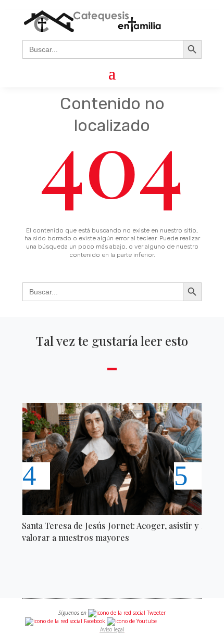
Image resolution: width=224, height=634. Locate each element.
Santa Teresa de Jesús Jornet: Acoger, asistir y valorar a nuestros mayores (110, 531)
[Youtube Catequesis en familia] (132, 621)
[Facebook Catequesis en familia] (65, 621)
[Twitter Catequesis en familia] (127, 612)
